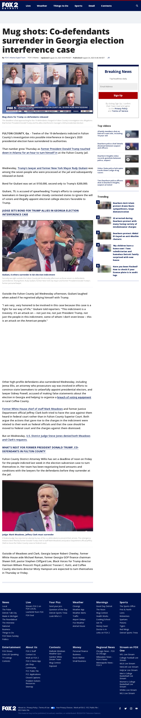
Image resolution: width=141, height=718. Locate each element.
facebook (120, 708)
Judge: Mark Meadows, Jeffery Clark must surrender (28, 534)
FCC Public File (32, 671)
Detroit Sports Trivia (58, 612)
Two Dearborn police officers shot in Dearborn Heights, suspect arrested (110, 182)
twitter (125, 708)
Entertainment (11, 647)
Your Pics (54, 602)
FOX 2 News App (33, 661)
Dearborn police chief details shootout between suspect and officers (110, 145)
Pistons (123, 622)
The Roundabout (9, 619)
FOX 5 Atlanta (33, 57)
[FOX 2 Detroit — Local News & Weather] (11, 5)
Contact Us (31, 654)
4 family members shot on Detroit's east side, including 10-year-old (110, 133)
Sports (124, 602)
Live (28, 602)
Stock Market (79, 657)
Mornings (102, 602)
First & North (125, 609)
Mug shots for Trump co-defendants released (25, 117)
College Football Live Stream (129, 659)
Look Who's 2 (55, 616)
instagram (131, 708)
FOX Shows (7, 651)
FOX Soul (30, 615)
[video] (132, 134)
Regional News (105, 647)
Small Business (79, 661)
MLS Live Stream (127, 693)
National (6, 626)
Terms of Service (120, 111)
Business (6, 629)
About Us (31, 647)
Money (77, 647)
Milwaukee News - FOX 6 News (104, 658)
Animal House (79, 626)
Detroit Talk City (9, 612)
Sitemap (29, 686)
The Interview (8, 622)
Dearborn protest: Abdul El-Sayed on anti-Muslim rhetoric (126, 236)
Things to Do (8, 632)
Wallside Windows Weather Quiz (57, 652)
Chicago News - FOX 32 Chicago (105, 652)
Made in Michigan (10, 616)
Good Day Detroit (104, 606)
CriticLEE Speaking (10, 654)
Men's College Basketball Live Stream (126, 676)
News (5, 602)
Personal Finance (80, 651)
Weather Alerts (79, 612)
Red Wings (124, 629)
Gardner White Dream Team (55, 658)
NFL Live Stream (127, 654)
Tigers (122, 626)
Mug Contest (102, 612)
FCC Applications (33, 674)
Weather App (78, 609)
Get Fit (99, 622)
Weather (78, 602)
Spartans (124, 619)
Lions (122, 612)
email (136, 708)
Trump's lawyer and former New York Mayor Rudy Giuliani (53, 168)
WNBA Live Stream (128, 690)
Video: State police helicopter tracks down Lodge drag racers (110, 170)
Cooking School (103, 619)
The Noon (100, 609)
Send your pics (55, 606)
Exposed (53, 666)
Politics (5, 639)
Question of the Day (58, 609)
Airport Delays (79, 619)
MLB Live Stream (127, 663)
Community (31, 667)
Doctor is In (101, 629)
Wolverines (124, 616)
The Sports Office (127, 606)
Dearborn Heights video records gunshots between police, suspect (109, 158)
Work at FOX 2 (32, 657)
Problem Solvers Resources (33, 682)
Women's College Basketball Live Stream (127, 684)
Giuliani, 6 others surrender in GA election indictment (28, 274)
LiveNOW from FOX (34, 612)
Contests (6, 661)
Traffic (75, 616)
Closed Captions (33, 677)
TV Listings (7, 657)
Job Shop (30, 664)
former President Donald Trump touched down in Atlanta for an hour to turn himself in (46, 150)
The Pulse (6, 609)
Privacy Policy (121, 108)
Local (4, 606)
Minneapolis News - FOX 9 (105, 663)
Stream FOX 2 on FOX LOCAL (33, 607)
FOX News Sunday (10, 636)
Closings (76, 606)
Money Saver (102, 626)
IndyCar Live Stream (129, 670)
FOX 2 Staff (31, 651)
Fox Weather (78, 622)
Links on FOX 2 (103, 632)
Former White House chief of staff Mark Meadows (32, 408)
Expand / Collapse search (137, 6)
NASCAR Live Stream (129, 667)
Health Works (102, 616)
